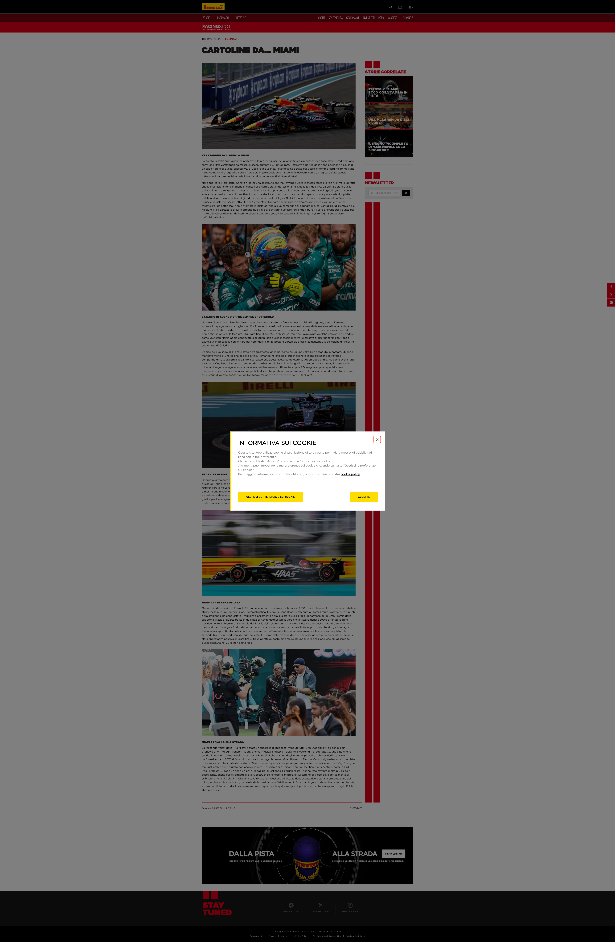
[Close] (377, 439)
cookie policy (350, 474)
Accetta (364, 496)
